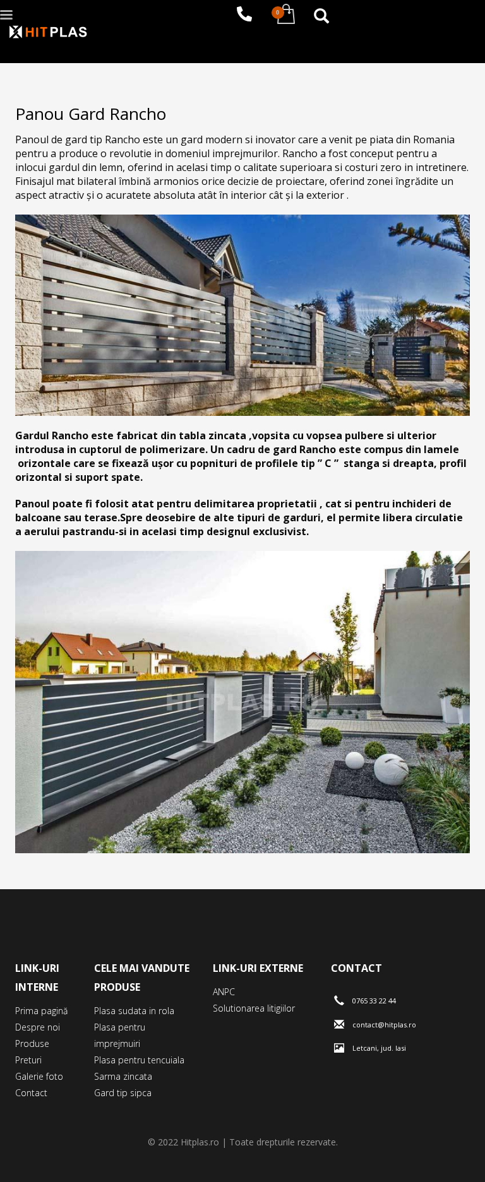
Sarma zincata (123, 1076)
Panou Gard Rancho (90, 113)
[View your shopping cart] (283, 14)
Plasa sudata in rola (134, 1011)
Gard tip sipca (123, 1093)
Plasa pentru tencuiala (139, 1060)
